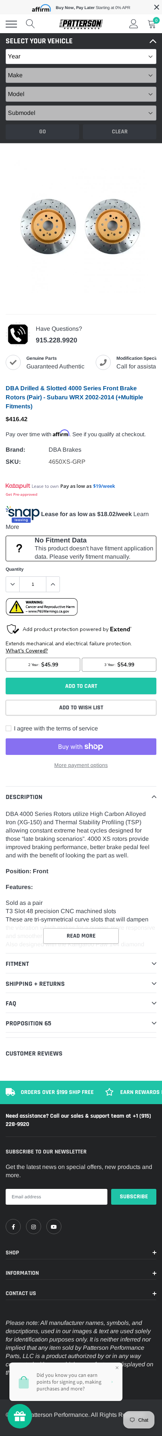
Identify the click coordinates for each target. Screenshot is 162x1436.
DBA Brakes (65, 449)
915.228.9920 (56, 340)
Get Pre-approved (21, 494)
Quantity (15, 569)
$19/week (104, 486)
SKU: (13, 461)
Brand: (15, 449)
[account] (133, 24)
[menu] (11, 24)
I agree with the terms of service (55, 728)
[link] (13, 1226)
